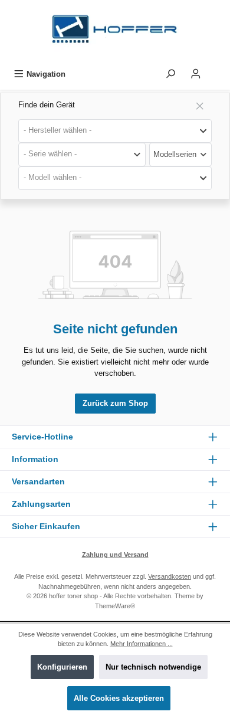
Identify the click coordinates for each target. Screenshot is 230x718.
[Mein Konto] (196, 74)
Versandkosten (169, 576)
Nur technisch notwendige (153, 667)
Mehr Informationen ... (141, 643)
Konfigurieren (62, 667)
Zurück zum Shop (115, 403)
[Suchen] (170, 74)
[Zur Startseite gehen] (115, 32)
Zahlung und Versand (115, 554)
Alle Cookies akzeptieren (119, 698)
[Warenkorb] (216, 71)
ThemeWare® (115, 605)
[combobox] (115, 131)
